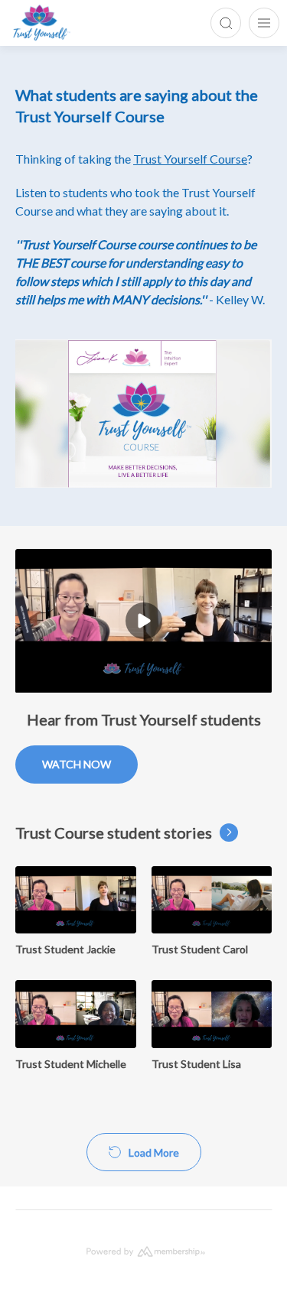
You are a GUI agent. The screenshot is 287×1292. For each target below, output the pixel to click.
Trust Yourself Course (190, 158)
